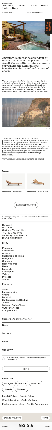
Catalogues (8, 271)
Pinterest (21, 389)
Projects (15, 217)
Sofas (5, 289)
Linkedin (8, 389)
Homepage (6, 217)
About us (7, 253)
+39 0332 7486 (14, 232)
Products (7, 248)
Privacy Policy (12, 360)
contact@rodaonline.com (15, 235)
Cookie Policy (27, 396)
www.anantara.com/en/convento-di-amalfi (23, 158)
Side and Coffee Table (13, 305)
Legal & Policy (9, 396)
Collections (8, 250)
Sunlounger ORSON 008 (12, 191)
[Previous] (14, 113)
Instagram (9, 383)
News (5, 266)
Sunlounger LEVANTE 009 (37, 191)
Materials (7, 269)
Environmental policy (13, 404)
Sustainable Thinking (13, 256)
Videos (5, 274)
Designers (7, 258)
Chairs (5, 294)
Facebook (36, 383)
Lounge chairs (9, 292)
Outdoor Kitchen (10, 308)
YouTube (22, 383)
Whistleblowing (10, 400)
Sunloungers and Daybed (15, 300)
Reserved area (9, 263)
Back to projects (12, 418)
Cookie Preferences (37, 404)
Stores (5, 279)
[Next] (38, 113)
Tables (5, 302)
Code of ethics (29, 400)
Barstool (6, 297)
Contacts (7, 261)
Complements (9, 310)
